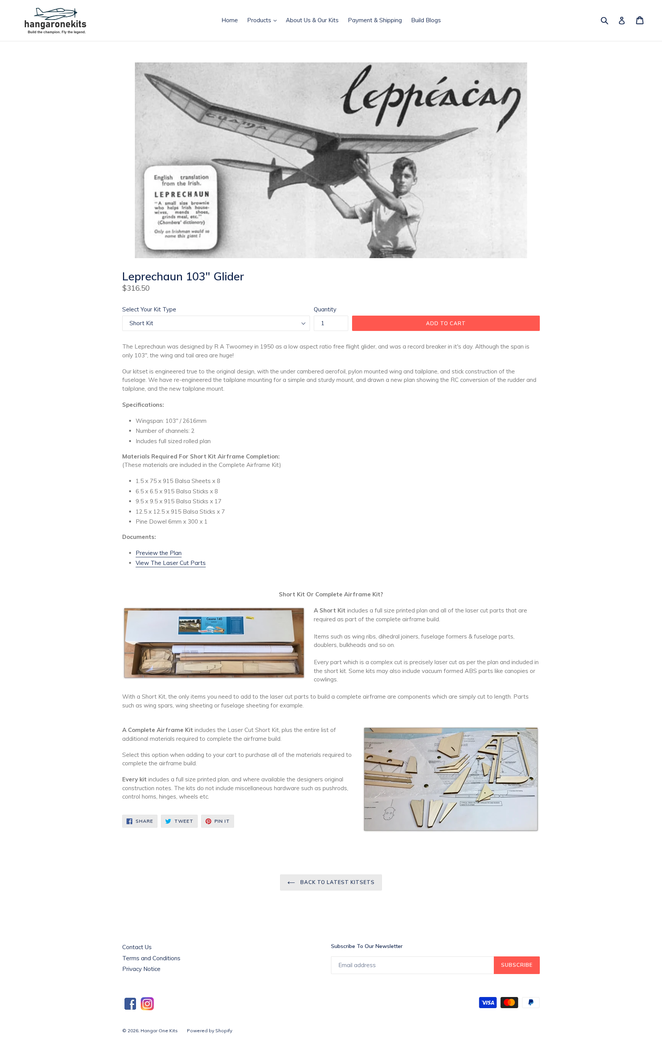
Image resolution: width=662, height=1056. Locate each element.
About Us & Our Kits (312, 20)
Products (263, 20)
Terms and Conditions (151, 958)
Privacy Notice (141, 969)
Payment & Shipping (375, 20)
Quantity (325, 309)
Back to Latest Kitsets (337, 882)
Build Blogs (426, 20)
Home (229, 20)
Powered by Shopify (209, 1030)
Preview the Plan (159, 553)
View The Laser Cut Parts (171, 562)
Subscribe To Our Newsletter (367, 946)
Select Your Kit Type (149, 309)
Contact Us (137, 947)
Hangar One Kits (159, 1030)
